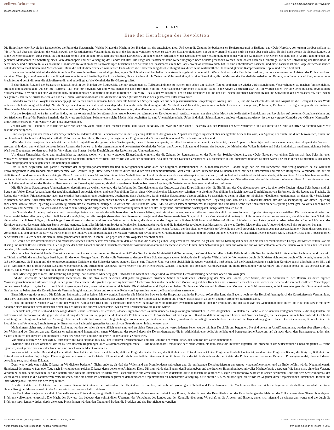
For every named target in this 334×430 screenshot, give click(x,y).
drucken (284, 11)
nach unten (313, 11)
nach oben (313, 419)
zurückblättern (297, 11)
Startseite (325, 11)
